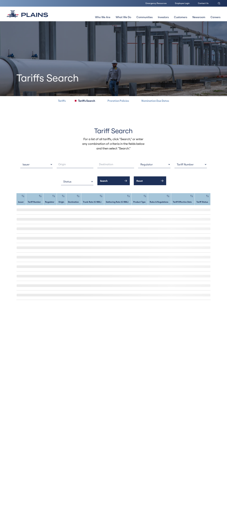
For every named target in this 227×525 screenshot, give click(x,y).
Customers (180, 17)
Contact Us (203, 3)
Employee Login (182, 3)
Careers (215, 17)
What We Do (123, 17)
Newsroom (198, 17)
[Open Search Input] (219, 3)
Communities (144, 17)
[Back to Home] (27, 14)
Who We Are (102, 17)
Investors (163, 17)
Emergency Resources (156, 3)
